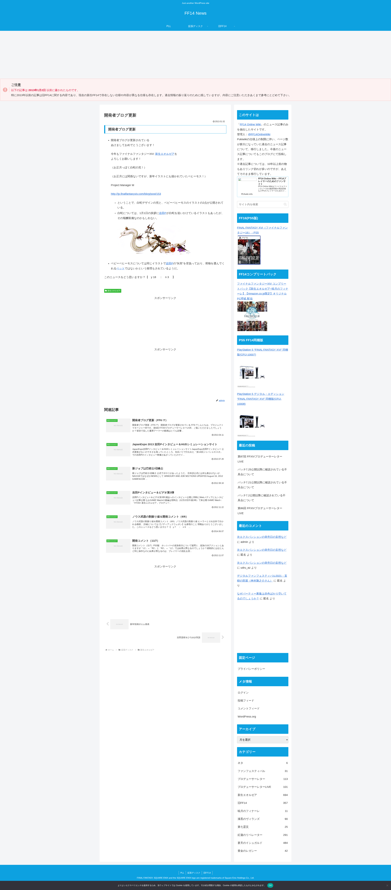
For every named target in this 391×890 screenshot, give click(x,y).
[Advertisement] (195, 55)
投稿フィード (246, 700)
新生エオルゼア (164, 153)
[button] (285, 204)
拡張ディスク (193, 873)
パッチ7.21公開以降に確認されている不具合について (262, 485)
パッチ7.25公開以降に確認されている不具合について (262, 472)
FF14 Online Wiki (250, 124)
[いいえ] (387, 885)
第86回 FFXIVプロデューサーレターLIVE (260, 511)
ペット (120, 268)
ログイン (243, 692)
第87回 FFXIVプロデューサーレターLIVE (260, 459)
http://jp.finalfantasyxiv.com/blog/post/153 (136, 193)
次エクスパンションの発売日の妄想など (262, 536)
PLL (182, 873)
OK (270, 885)
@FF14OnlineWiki (259, 134)
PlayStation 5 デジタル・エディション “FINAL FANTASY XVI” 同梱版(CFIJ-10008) (260, 398)
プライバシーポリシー (251, 668)
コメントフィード (249, 708)
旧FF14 (207, 873)
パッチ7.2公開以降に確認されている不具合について (261, 498)
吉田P (162, 213)
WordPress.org (247, 716)
